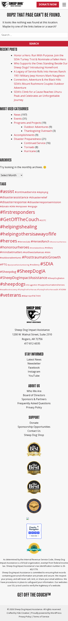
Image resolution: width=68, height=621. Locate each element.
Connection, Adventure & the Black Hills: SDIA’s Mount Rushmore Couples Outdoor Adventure (39, 83)
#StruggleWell (31, 285)
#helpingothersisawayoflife (28, 234)
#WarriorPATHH (31, 295)
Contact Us (34, 431)
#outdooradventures (10, 257)
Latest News (34, 359)
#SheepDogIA (31, 271)
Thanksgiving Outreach (38, 131)
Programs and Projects (27, 122)
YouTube (34, 375)
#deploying (42, 192)
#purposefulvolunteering (18, 265)
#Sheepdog (8, 272)
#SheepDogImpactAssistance (23, 277)
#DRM (12, 206)
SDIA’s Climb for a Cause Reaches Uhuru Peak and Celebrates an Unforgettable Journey (38, 96)
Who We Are (34, 391)
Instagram (34, 371)
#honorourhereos (58, 242)
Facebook (34, 367)
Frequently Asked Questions (34, 403)
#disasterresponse (13, 202)
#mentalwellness (37, 248)
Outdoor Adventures (36, 127)
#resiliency (35, 264)
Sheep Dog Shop (34, 435)
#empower (21, 206)
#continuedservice (25, 192)
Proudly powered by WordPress (46, 612)
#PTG (3, 264)
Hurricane (30, 151)
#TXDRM (62, 289)
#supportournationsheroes (51, 284)
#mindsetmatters (11, 252)
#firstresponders (17, 212)
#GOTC (43, 220)
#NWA (47, 252)
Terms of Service (41, 616)
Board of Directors (34, 395)
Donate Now (48, 4)
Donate (34, 423)
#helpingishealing (18, 226)
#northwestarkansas (33, 252)
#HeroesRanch (40, 241)
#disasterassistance (14, 197)
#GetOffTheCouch (19, 219)
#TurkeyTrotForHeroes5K (47, 289)
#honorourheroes (14, 247)
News (17, 114)
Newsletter (34, 363)
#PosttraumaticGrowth (41, 257)
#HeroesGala (24, 241)
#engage (32, 206)
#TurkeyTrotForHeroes (27, 289)
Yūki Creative (23, 612)
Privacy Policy (34, 407)
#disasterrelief (38, 197)
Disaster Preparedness (27, 139)
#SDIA (46, 264)
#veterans (10, 295)
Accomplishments (24, 135)
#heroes (8, 241)
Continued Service (34, 143)
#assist (7, 191)
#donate (4, 206)
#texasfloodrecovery (8, 289)
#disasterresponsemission (44, 202)
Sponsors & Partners (34, 399)
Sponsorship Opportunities (34, 426)
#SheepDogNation (56, 278)
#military (49, 247)
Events (18, 118)
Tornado (29, 147)
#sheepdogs (12, 284)
